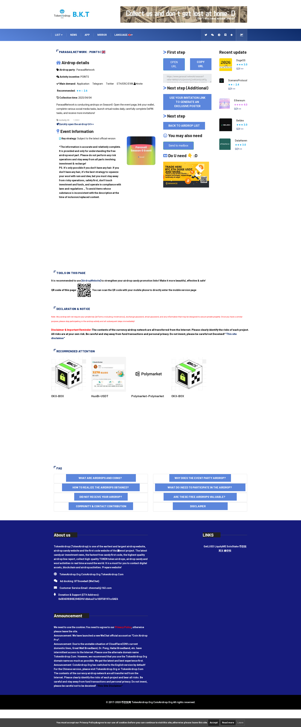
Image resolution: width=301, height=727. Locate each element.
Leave (240, 722)
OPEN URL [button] (174, 64)
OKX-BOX (57, 396)
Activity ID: (64, 120)
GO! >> (240, 68)
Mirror (102, 34)
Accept (214, 722)
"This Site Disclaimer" (110, 685)
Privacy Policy (123, 627)
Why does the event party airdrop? (200, 477)
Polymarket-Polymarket (147, 396)
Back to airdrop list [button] (184, 125)
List (58, 34)
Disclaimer (200, 506)
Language (121, 34)
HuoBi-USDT (99, 396)
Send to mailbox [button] (178, 145)
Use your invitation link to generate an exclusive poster (187, 102)
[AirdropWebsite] (91, 280)
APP (87, 34)
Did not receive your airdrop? (100, 496)
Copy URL (200, 64)
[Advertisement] (150, 237)
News (73, 34)
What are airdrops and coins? (101, 477)
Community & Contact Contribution (101, 506)
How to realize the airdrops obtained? (100, 487)
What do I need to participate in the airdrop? (200, 487)
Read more (228, 722)
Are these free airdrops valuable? (200, 496)
